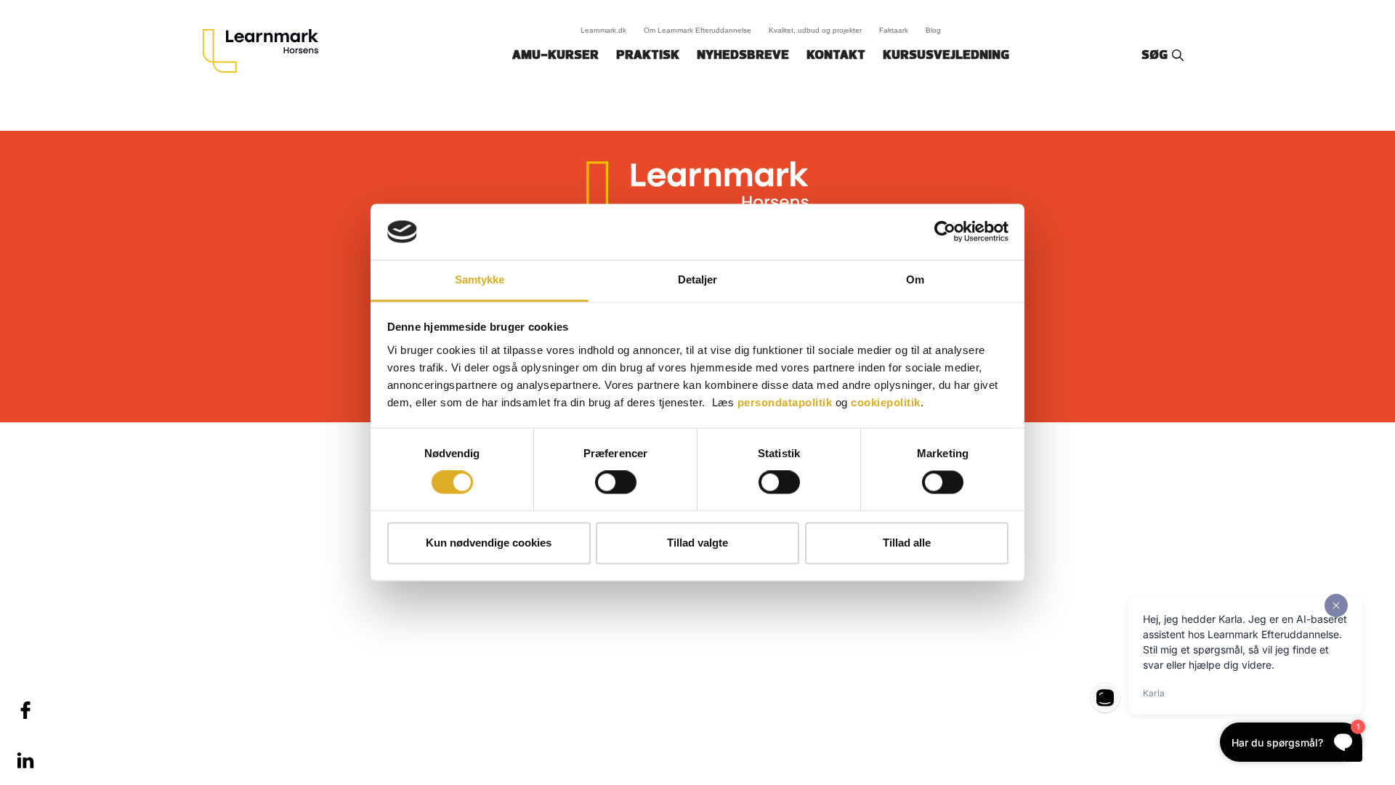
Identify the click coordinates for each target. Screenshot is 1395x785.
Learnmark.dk (603, 30)
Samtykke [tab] (480, 279)
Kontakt (835, 56)
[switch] (615, 482)
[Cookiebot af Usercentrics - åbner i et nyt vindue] (944, 232)
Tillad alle (907, 542)
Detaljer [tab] (698, 279)
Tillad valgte (697, 542)
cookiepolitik (886, 402)
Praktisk (647, 56)
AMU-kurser (555, 56)
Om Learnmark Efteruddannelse (697, 30)
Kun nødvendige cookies (488, 542)
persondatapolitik (785, 402)
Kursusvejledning (946, 56)
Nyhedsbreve (743, 56)
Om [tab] (915, 279)
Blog (933, 30)
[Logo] (266, 51)
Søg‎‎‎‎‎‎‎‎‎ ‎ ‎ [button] (1156, 56)
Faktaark (893, 30)
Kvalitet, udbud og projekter (815, 30)
